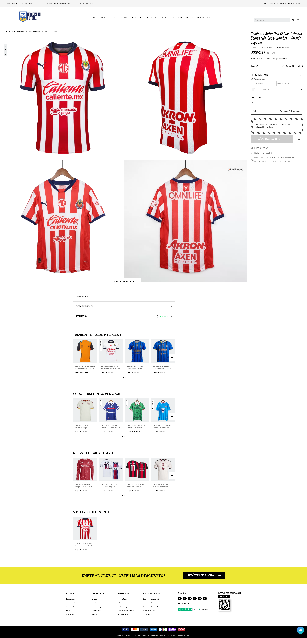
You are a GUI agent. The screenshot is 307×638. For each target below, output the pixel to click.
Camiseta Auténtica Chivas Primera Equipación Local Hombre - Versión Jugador (83, 545)
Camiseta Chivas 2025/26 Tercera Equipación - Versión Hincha (162, 368)
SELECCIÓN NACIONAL (179, 17)
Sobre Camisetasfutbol (151, 599)
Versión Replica (71, 603)
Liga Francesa (96, 610)
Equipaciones (70, 599)
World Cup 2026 (109, 17)
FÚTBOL (95, 17)
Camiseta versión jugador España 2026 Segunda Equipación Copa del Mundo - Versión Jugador (84, 427)
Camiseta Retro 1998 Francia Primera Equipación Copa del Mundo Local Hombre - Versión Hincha (111, 427)
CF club (289, 3)
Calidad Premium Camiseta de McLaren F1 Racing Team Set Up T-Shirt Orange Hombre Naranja (85, 368)
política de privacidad (123, 635)
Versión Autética (71, 607)
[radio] (160, 316)
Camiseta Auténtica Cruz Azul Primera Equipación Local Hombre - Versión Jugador (162, 427)
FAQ (119, 603)
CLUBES (162, 17)
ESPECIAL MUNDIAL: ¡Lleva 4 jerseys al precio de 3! (270, 59)
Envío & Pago (122, 599)
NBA (209, 17)
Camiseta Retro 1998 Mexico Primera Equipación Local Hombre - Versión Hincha (136, 427)
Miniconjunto (70, 614)
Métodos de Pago (149, 610)
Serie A (94, 614)
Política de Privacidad (150, 607)
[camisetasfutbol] (27, 17)
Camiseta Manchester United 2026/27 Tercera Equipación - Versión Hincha (162, 486)
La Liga (94, 599)
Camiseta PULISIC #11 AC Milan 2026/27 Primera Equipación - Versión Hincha (136, 486)
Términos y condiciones (142, 635)
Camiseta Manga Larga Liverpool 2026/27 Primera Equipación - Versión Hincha (84, 486)
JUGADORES (150, 17)
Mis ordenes (280, 3)
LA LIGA (123, 17)
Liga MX (94, 603)
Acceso (297, 3)
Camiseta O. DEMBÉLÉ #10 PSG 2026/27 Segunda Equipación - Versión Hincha (110, 486)
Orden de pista (268, 3)
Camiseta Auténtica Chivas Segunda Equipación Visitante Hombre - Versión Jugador (110, 368)
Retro (68, 610)
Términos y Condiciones (151, 603)
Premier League (97, 607)
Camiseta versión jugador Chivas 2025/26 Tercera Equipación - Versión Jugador (136, 368)
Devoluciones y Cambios (126, 610)
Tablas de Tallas (123, 614)
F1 (141, 17)
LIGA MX (134, 17)
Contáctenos (147, 614)
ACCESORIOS (198, 17)
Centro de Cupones (124, 607)
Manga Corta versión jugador (45, 31)
